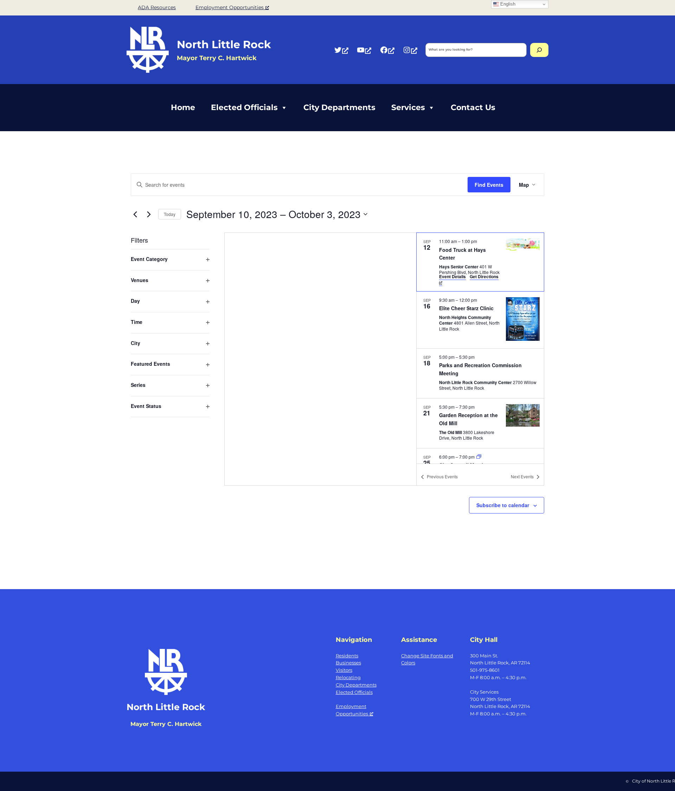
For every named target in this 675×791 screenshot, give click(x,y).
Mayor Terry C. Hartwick (165, 724)
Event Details (452, 276)
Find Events (489, 184)
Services (408, 107)
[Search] (539, 50)
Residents (347, 655)
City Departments (339, 107)
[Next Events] (148, 214)
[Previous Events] (135, 214)
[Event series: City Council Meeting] (478, 457)
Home (183, 107)
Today (169, 214)
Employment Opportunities (229, 7)
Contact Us (473, 107)
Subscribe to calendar (502, 505)
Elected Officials (244, 107)
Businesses (348, 662)
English (507, 4)
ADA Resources (157, 7)
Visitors (344, 670)
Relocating (348, 677)
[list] (480, 348)
